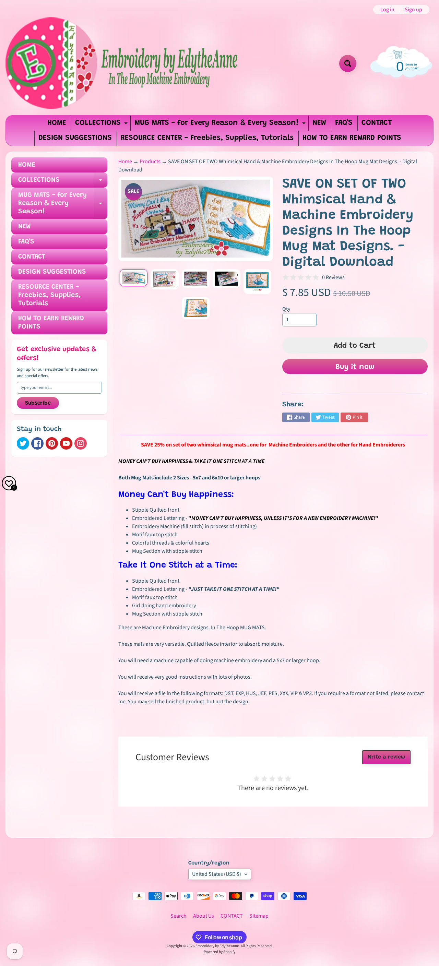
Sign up (413, 9)
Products (150, 161)
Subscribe (38, 403)
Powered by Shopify (219, 951)
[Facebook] (37, 443)
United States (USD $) (216, 874)
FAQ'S (344, 123)
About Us (203, 916)
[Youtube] (66, 443)
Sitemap (259, 916)
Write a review (386, 757)
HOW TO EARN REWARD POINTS (351, 138)
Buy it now (355, 367)
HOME (57, 123)
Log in (387, 9)
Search (178, 916)
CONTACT (376, 123)
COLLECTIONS (102, 125)
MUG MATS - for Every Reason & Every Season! (220, 125)
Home (125, 161)
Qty (286, 309)
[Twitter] (23, 443)
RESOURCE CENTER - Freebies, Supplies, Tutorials (207, 138)
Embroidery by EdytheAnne (217, 946)
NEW (319, 123)
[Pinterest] (52, 443)
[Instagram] (80, 443)
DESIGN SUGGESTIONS (75, 138)
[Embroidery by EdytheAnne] (122, 63)
